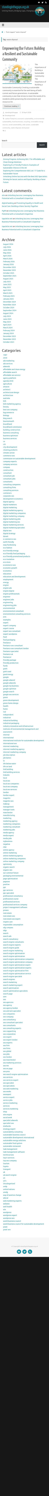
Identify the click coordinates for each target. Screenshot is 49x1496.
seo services (8, 1077)
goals (5, 669)
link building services (11, 772)
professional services (11, 902)
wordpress (7, 1212)
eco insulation (8, 559)
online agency (8, 850)
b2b (4, 401)
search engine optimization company (17, 962)
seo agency (7, 1005)
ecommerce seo (9, 565)
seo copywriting (9, 1031)
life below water (9, 764)
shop (5, 1112)
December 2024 (9, 302)
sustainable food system (12, 1143)
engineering (8, 602)
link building (8, 769)
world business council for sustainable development (23, 1224)
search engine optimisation (14, 953)
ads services (8, 364)
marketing (7, 818)
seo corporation (9, 1034)
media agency (8, 833)
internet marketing (10, 746)
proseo (6, 910)
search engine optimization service (17, 974)
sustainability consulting (13, 1132)
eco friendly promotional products (16, 556)
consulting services (10, 490)
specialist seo (8, 1123)
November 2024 (9, 305)
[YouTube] (39, 2)
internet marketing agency (13, 749)
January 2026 (8, 264)
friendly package (9, 660)
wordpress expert (10, 1215)
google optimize (9, 689)
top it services (8, 1158)
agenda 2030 (8, 381)
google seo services (11, 695)
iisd (4, 712)
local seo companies (11, 784)
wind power (25, 128)
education (7, 574)
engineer (6, 597)
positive (6, 884)
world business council (12, 1221)
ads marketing (8, 361)
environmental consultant (13, 611)
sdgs (5, 930)
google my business (11, 686)
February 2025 (9, 296)
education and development (14, 577)
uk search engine (9, 1175)
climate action (9, 453)
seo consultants (9, 1025)
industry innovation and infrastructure (18, 726)
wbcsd (5, 1198)
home (5, 709)
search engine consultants (13, 942)
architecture (8, 395)
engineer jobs (8, 600)
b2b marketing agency (12, 404)
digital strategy (9, 533)
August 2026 (8, 244)
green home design (10, 703)
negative (6, 844)
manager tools (8, 810)
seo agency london (10, 1008)
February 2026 (9, 262)
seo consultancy (9, 1020)
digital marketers (10, 505)
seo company (8, 1017)
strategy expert (9, 1129)
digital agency (8, 502)
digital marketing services (13, 525)
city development (10, 447)
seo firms (6, 1048)
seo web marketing (10, 1089)
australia (6, 398)
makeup (6, 804)
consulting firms (9, 487)
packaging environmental (13, 876)
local (5, 778)
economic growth (10, 568)
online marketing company (13, 861)
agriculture (7, 384)
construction (8, 470)
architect (6, 390)
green (5, 697)
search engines (9, 979)
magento (6, 798)
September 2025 (9, 276)
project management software (15, 907)
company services (10, 464)
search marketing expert (12, 985)
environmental (9, 608)
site (3, 195)
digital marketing (10, 507)
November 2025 (9, 270)
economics (7, 571)
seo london (7, 1057)
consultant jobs (9, 479)
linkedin (6, 775)
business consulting (11, 433)
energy (6, 582)
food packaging (9, 640)
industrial (7, 718)
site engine (7, 1115)
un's (4, 1181)
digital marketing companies (14, 513)
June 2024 (7, 319)
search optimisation (11, 988)
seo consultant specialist (13, 1022)
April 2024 (7, 325)
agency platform (9, 378)
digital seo (7, 531)
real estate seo (9, 916)
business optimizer (10, 436)
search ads (7, 936)
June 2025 (7, 284)
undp (5, 1186)
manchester (8, 813)
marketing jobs (9, 830)
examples (7, 620)
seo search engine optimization (15, 1074)
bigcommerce (8, 413)
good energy (8, 674)
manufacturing (9, 815)
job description (9, 755)
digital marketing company (13, 516)
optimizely (7, 864)
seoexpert (7, 1094)
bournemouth (8, 421)
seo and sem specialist (12, 1011)
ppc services (8, 890)
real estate (7, 913)
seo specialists (9, 1086)
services (6, 1106)
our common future (10, 873)
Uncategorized (10, 116)
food (5, 637)
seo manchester (9, 1060)
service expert (8, 1097)
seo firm (6, 1045)
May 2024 (7, 322)
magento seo (8, 801)
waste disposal (16, 128)
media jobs (7, 838)
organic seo (7, 870)
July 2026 (7, 247)
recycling (27, 122)
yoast (5, 1227)
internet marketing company (14, 752)
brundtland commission (12, 427)
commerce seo (9, 456)
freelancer (7, 657)
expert (5, 623)
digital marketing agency (13, 510)
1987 (5, 355)
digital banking (8, 203)
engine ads (7, 588)
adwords (6, 367)
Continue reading (10, 106)
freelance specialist (11, 651)
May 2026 (7, 253)
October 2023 (8, 342)
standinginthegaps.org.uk (15, 7)
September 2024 (9, 310)
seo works (7, 1091)
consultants (7, 482)
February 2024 (9, 331)
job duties (7, 758)
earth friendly (8, 542)
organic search (9, 867)
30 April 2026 (26, 113)
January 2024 (8, 333)
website (6, 1204)
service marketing (10, 1103)
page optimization (10, 879)
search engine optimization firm (16, 971)
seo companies (9, 1014)
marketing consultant (11, 827)
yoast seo (7, 1230)
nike (5, 847)
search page (8, 994)
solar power (26, 125)
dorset (5, 536)
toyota (5, 1166)
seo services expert (10, 1080)
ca (4, 441)
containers (7, 493)
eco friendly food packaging (14, 554)
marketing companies (11, 824)
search (5, 933)
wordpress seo (8, 1218)
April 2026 (7, 256)
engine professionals (11, 594)
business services (10, 438)
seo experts (7, 1043)
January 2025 (8, 299)
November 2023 (9, 339)
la (4, 761)
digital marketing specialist (14, 528)
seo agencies (8, 1002)
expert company (9, 626)
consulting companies (11, 485)
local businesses (17, 122)
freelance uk (8, 654)
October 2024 (8, 308)
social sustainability (15, 125)
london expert (8, 795)
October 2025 (8, 273)
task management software (14, 1152)
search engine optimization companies (18, 959)
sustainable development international (18, 1138)
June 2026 (7, 250)
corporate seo (8, 496)
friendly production (10, 663)
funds (5, 666)
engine (6, 585)
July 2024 (7, 316)
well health (7, 1207)
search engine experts (12, 945)
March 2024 (7, 328)
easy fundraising (9, 545)
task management (10, 1149)
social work (7, 1117)
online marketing (10, 853)
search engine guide (11, 948)
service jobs (7, 1100)
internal (6, 735)
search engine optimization (14, 956)
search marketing (10, 982)
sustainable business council (14, 1135)
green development (11, 700)
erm (4, 617)
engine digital (8, 591)
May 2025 (7, 287)
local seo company (10, 787)
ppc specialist (8, 893)
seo (4, 999)
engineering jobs (9, 605)
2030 (5, 358)
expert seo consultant (11, 631)
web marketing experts (12, 1201)
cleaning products (10, 450)
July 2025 (7, 282)
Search (4, 141)
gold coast (7, 672)
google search (8, 692)
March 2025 (7, 293)
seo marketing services (12, 1063)
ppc (4, 887)
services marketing (10, 1109)
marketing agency (10, 821)
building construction (11, 430)
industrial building (10, 720)
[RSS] (46, 2)
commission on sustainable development (19, 459)
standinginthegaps (11, 113)
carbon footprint (11, 119)
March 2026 (7, 259)
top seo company (10, 1161)
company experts (10, 461)
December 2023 (9, 336)
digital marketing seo (11, 522)
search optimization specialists (15, 991)
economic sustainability (25, 119)
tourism (6, 1163)
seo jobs (6, 1054)
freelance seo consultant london (16, 648)
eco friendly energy (10, 551)
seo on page (8, 1069)
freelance (7, 643)
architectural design (11, 392)
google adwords (9, 683)
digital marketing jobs (11, 519)
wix (4, 1210)
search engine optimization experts (17, 968)
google (6, 677)
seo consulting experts (12, 1028)
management (8, 807)
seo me (6, 1066)
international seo (10, 743)
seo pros (6, 1071)
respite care (8, 922)
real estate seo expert (11, 919)
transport (7, 1169)
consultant (7, 473)
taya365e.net (7, 219)
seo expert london (10, 1040)
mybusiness (7, 841)
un (4, 1178)
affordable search (10, 372)
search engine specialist (12, 976)
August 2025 (8, 279)
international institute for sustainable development (23, 741)
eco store (7, 562)
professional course (10, 899)
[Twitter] (42, 2)
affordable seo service (11, 375)
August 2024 (8, 313)
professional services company (15, 905)
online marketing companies (14, 859)
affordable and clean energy (14, 369)
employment (8, 579)
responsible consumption (13, 925)
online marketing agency (13, 856)
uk (4, 1172)
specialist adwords (10, 1120)
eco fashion (7, 548)
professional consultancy (13, 896)
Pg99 (4, 211)
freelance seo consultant (13, 646)
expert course (8, 628)
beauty (6, 407)
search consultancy (10, 939)
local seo (6, 781)
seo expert (7, 1037)
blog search (7, 418)
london (6, 792)
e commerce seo (9, 539)
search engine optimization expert (17, 965)
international (8, 738)
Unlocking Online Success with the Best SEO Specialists (25, 176)
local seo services (10, 789)
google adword (9, 680)
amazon (6, 387)
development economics (13, 499)
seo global (7, 1051)
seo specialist (8, 1083)
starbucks (7, 1126)
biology (6, 415)
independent (8, 715)
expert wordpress (10, 634)
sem (4, 997)
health (5, 706)
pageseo (6, 882)
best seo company (10, 410)
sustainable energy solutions (14, 1140)
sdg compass (8, 928)
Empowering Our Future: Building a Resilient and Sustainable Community (24, 54)
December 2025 (9, 267)
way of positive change (12, 1195)
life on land (7, 766)
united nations (9, 1189)
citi (4, 444)
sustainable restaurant (12, 1146)
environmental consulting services (16, 614)
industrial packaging (11, 723)
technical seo (8, 1155)
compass (6, 467)
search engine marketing (13, 951)
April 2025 (7, 290)
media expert (8, 835)
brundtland (7, 424)
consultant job (9, 476)
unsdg (5, 1192)
